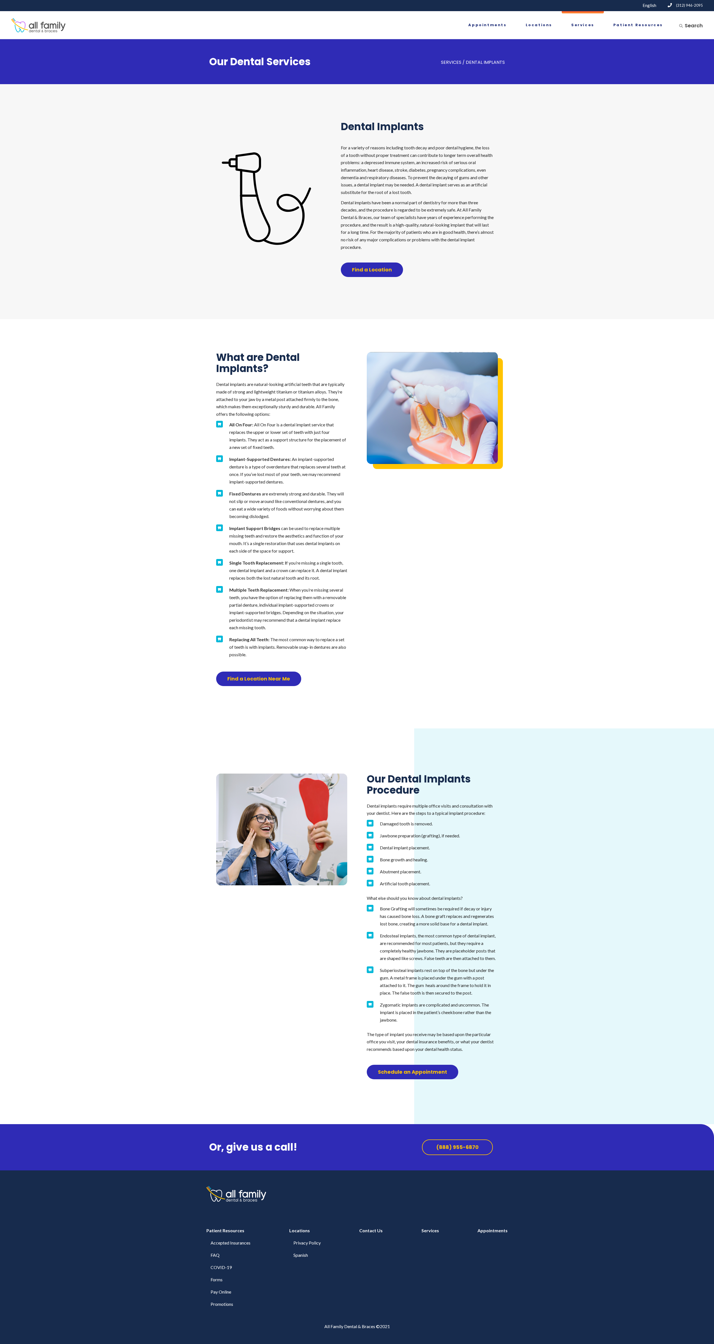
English (649, 5)
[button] (372, 270)
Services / (453, 62)
